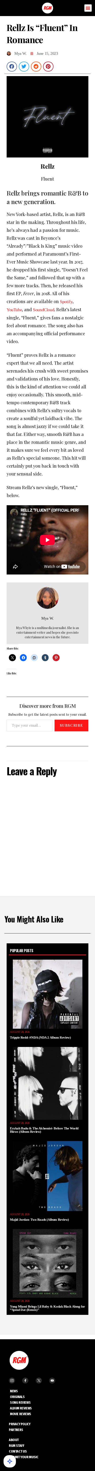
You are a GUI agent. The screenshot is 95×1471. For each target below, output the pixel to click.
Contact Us (18, 1451)
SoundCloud (43, 309)
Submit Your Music (23, 1457)
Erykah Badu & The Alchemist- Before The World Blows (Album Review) (44, 1130)
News (14, 1391)
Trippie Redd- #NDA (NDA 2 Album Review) (40, 1037)
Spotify (66, 301)
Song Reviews (20, 1402)
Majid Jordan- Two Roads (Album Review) (39, 1219)
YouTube (14, 309)
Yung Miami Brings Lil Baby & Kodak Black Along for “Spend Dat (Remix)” (47, 1308)
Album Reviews (21, 1408)
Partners (16, 1430)
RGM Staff (16, 1445)
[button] (88, 8)
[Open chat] (9, 1461)
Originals (17, 1397)
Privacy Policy (19, 1424)
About (14, 1440)
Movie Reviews (20, 1414)
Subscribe (71, 725)
